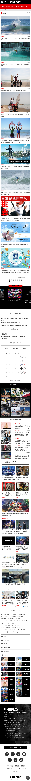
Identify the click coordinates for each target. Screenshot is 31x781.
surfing (11, 623)
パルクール (24, 620)
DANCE (18, 6)
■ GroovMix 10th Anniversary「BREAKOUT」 (14, 336)
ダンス (18, 625)
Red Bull (11, 629)
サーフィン (4, 632)
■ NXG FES (4, 338)
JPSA (2, 614)
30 (24, 372)
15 (21, 364)
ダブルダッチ (12, 627)
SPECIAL (6, 651)
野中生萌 (17, 614)
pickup (19, 632)
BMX (27, 6)
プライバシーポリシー (12, 768)
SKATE (8, 6)
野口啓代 (18, 618)
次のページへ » (21, 277)
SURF (12, 6)
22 (21, 368)
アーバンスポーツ (15, 620)
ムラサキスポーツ (5, 616)
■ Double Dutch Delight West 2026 (10, 322)
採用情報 (23, 766)
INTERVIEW (4, 629)
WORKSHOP (7, 640)
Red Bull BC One (5, 620)
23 (24, 368)
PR (6, 614)
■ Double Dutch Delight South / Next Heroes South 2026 (15, 319)
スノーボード (4, 623)
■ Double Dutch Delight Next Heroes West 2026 (14, 325)
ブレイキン (17, 629)
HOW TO (6, 636)
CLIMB (23, 6)
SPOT (5, 643)
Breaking (3, 618)
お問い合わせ (16, 771)
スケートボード (12, 632)
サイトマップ (22, 768)
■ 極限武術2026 (5, 334)
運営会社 (17, 766)
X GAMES (16, 623)
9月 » (24, 348)
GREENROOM (10, 618)
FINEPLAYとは (9, 766)
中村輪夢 (14, 616)
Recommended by (18, 606)
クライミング (20, 627)
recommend (25, 632)
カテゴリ (6, 655)
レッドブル (11, 614)
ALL (3, 6)
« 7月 (6, 348)
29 (21, 372)
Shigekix (23, 614)
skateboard (20, 616)
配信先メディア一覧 (15, 747)
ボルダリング (4, 627)
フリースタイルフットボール (8, 625)
